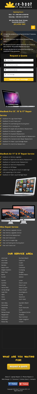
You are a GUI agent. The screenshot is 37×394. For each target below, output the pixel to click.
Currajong (22, 270)
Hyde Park (4, 292)
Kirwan (3, 299)
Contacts (33, 379)
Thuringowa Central (24, 312)
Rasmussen (4, 317)
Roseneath (4, 319)
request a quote (18, 366)
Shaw (20, 305)
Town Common (23, 317)
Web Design (5, 379)
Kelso (3, 297)
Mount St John (23, 287)
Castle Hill (22, 260)
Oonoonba (4, 305)
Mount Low (22, 285)
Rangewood (4, 315)
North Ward (22, 299)
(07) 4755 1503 (19, 24)
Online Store (24, 379)
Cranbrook (22, 267)
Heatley (3, 285)
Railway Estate (5, 312)
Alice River (4, 260)
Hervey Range (5, 290)
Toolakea (21, 315)
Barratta (3, 265)
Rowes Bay (4, 322)
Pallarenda (4, 307)
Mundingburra (23, 292)
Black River (4, 272)
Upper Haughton (24, 319)
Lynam (21, 280)
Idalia (2, 294)
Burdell (3, 277)
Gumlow (3, 283)
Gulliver (3, 280)
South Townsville (24, 307)
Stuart (20, 310)
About (7, 377)
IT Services (14, 379)
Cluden (21, 263)
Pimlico (3, 310)
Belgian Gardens (6, 270)
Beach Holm (5, 267)
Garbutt (21, 277)
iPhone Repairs (27, 377)
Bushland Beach (23, 258)
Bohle (3, 274)
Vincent (21, 322)
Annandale (4, 263)
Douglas (21, 272)
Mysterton (22, 297)
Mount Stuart (23, 290)
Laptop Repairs (15, 377)
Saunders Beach (24, 303)
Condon (21, 265)
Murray (21, 294)
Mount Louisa (23, 283)
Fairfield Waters (23, 274)
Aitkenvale (4, 258)
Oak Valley (4, 303)
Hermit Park (4, 287)
